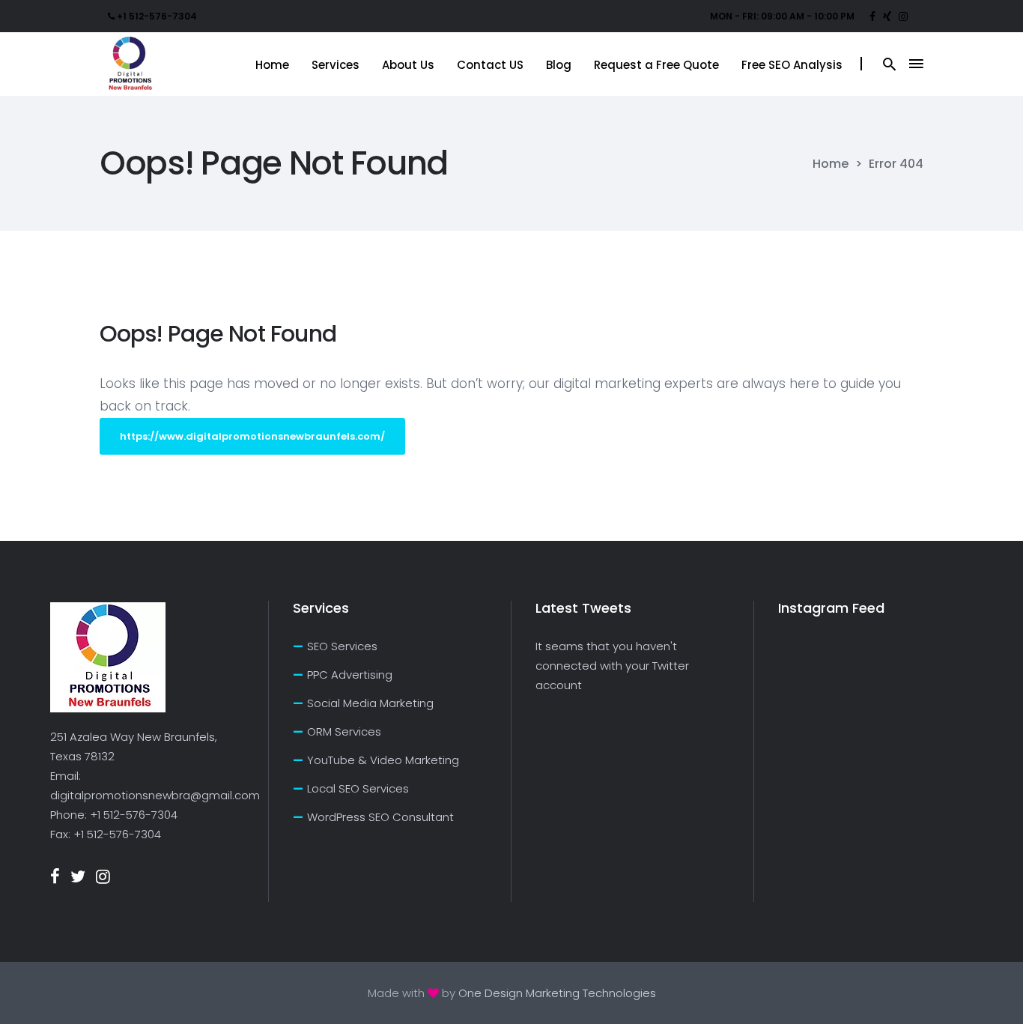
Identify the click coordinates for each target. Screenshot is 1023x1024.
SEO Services (342, 646)
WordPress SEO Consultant (380, 817)
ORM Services (344, 731)
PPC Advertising (349, 674)
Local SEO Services (358, 788)
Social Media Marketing (370, 703)
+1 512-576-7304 (133, 814)
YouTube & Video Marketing (383, 760)
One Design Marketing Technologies (557, 993)
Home (831, 164)
